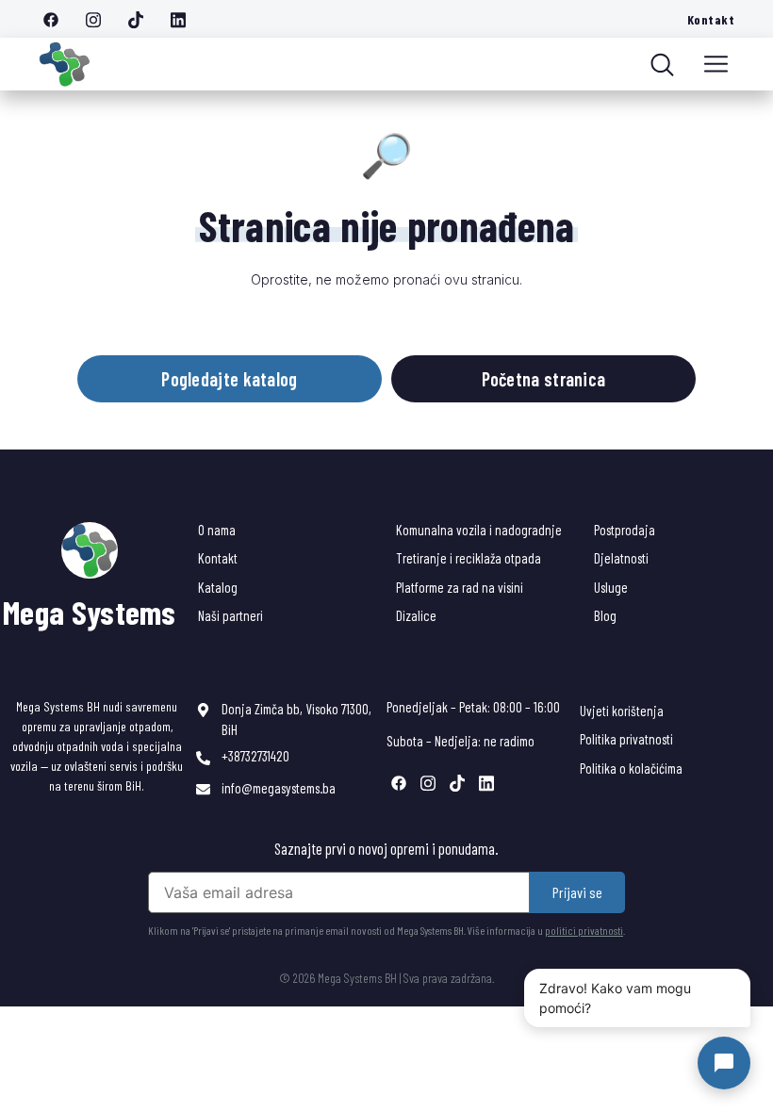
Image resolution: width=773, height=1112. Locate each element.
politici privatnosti (584, 930)
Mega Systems (89, 611)
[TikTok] (142, 19)
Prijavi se (577, 892)
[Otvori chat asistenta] (724, 1063)
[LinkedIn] (185, 19)
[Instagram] (100, 19)
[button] (716, 64)
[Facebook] (57, 19)
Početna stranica (544, 379)
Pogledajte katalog (229, 379)
